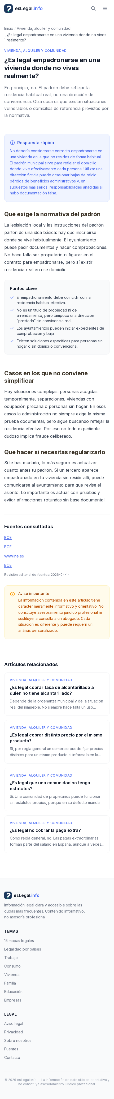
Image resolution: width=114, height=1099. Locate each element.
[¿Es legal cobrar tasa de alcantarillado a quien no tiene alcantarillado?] (57, 694)
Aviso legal (13, 1023)
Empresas (12, 1000)
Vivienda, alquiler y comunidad (35, 51)
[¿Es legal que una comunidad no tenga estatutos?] (57, 789)
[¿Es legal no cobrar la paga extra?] (57, 834)
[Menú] (105, 8)
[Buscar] (93, 8)
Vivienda (12, 974)
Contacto (12, 1057)
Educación (13, 991)
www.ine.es (14, 556)
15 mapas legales (19, 940)
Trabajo (11, 957)
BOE (8, 537)
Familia (10, 983)
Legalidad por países (22, 949)
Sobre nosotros (18, 1040)
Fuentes (11, 1049)
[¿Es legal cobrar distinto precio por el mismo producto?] (57, 741)
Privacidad (13, 1032)
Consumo (12, 966)
